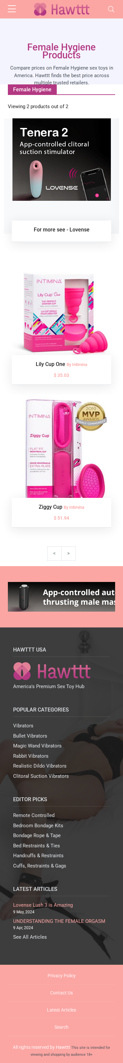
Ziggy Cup (51, 507)
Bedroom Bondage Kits (38, 826)
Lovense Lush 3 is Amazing (43, 905)
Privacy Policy (62, 975)
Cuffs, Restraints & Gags (39, 866)
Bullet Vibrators (30, 736)
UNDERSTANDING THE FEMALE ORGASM (59, 921)
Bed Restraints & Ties (36, 846)
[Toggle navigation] (111, 9)
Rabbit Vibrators (31, 756)
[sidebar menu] (12, 9)
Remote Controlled (33, 815)
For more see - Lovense (62, 230)
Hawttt (63, 1047)
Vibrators (23, 726)
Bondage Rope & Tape (37, 835)
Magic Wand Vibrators (37, 746)
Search (61, 1027)
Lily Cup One (51, 364)
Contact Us (61, 992)
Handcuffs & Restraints (38, 856)
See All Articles (30, 937)
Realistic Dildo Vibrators (40, 766)
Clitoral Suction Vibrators (41, 776)
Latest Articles (61, 1010)
